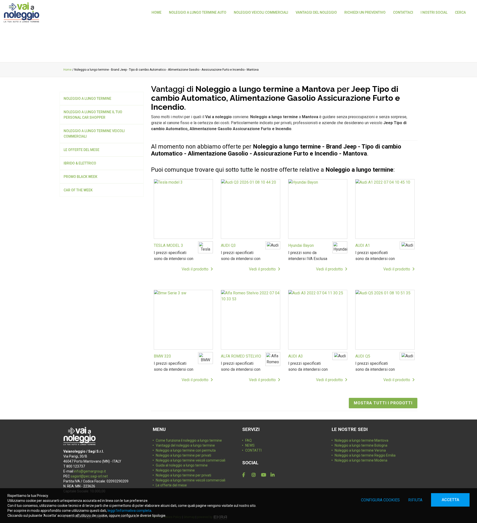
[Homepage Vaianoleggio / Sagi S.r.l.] (21, 12)
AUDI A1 (362, 245)
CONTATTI (253, 450)
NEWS (250, 445)
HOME (156, 12)
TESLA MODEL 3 (168, 245)
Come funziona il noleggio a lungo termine (189, 440)
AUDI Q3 (228, 245)
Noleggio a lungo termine (87, 99)
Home (67, 69)
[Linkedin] (274, 475)
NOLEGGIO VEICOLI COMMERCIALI (261, 12)
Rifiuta (415, 500)
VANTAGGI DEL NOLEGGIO (316, 12)
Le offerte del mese (81, 150)
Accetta (450, 499)
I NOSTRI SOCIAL (434, 12)
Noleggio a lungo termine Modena (361, 460)
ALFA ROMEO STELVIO (241, 356)
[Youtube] (265, 475)
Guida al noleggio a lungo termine (182, 465)
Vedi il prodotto (196, 269)
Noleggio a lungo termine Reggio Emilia (365, 455)
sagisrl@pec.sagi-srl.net (89, 476)
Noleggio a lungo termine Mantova (361, 440)
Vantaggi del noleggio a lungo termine (185, 445)
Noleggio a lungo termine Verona (360, 450)
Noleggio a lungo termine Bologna (361, 445)
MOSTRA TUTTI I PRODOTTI (383, 403)
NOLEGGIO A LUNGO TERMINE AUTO (197, 12)
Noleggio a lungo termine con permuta (186, 450)
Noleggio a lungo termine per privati (183, 455)
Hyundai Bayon (301, 245)
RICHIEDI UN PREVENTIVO (365, 12)
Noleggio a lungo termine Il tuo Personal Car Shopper (93, 114)
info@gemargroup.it (90, 471)
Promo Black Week (80, 177)
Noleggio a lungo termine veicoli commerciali (94, 133)
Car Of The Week (78, 190)
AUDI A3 (295, 356)
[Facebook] (246, 475)
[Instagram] (255, 475)
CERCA (460, 12)
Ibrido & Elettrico (80, 163)
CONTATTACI (403, 12)
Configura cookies (380, 500)
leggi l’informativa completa (129, 511)
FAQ (248, 440)
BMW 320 (162, 356)
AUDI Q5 (362, 356)
